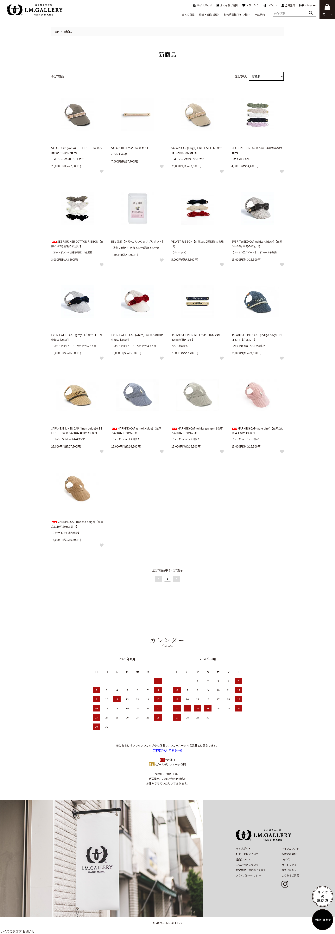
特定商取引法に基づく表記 (251, 870)
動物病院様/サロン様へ (237, 14)
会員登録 (290, 5)
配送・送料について (247, 854)
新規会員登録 (289, 854)
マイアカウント (290, 848)
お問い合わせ (289, 870)
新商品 (68, 32)
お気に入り (252, 5)
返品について (243, 859)
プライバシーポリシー (248, 875)
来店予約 (260, 14)
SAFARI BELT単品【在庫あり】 (130, 148)
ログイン (272, 5)
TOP (56, 32)
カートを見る (289, 865)
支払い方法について (247, 865)
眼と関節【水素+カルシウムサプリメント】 (137, 241)
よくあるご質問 (229, 5)
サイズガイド (204, 5)
